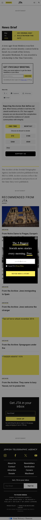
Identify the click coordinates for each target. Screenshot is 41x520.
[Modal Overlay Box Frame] (20, 260)
